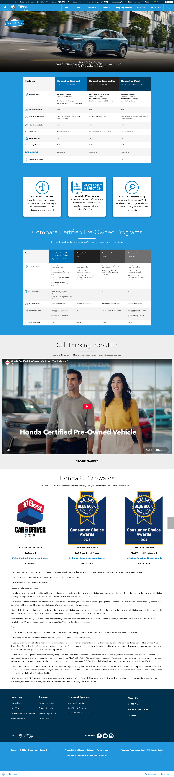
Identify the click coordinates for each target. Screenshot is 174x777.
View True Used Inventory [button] (103, 159)
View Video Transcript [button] (87, 461)
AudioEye (103, 755)
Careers (132, 715)
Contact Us (133, 704)
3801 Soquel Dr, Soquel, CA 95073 (95, 2)
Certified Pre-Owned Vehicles (23, 714)
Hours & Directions (138, 710)
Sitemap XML (92, 755)
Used (78, 8)
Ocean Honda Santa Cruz (38, 750)
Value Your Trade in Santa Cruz (78, 714)
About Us (155, 8)
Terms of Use (102, 750)
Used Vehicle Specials (76, 708)
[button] (168, 7)
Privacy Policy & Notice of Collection (80, 750)
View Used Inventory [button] (135, 159)
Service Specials (46, 708)
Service (91, 8)
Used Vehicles (16, 708)
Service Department (47, 714)
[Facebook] (99, 735)
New (66, 8)
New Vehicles (16, 703)
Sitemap (81, 755)
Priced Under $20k (19, 719)
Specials (104, 8)
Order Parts (44, 719)
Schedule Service (46, 703)
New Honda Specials (76, 703)
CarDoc (140, 8)
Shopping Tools (123, 8)
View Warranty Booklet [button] (39, 79)
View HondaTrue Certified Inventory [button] (71, 159)
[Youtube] (105, 735)
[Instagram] (111, 735)
